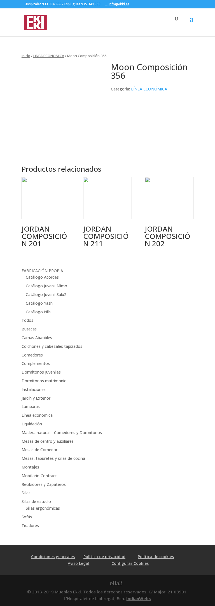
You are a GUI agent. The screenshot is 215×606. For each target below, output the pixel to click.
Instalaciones (34, 389)
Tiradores (30, 525)
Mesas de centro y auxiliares (48, 441)
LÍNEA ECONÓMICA (48, 55)
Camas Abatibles (37, 337)
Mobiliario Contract (39, 475)
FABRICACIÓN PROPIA (42, 270)
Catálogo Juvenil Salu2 (46, 294)
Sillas (26, 492)
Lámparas (31, 406)
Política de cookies (156, 556)
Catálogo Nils (38, 311)
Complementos (36, 363)
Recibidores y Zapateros (44, 484)
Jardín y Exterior (36, 398)
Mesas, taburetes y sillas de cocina (53, 458)
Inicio (26, 55)
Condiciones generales (53, 556)
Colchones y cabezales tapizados (52, 346)
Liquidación (32, 423)
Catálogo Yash (39, 303)
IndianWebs (138, 598)
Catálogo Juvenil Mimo (46, 285)
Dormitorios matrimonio (44, 380)
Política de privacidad (104, 556)
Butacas (29, 329)
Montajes (30, 467)
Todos (27, 320)
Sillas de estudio (36, 501)
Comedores (32, 355)
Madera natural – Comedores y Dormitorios (62, 432)
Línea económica (37, 415)
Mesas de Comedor (39, 449)
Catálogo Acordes (42, 277)
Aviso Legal (78, 563)
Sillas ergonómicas (43, 508)
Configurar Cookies (130, 563)
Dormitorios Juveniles (41, 372)
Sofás (27, 516)
